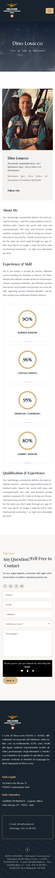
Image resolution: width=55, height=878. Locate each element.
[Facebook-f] (5, 586)
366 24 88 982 (28, 828)
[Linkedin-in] (10, 586)
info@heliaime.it (25, 824)
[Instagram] (16, 586)
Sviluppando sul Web (34, 868)
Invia (8, 680)
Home (13, 50)
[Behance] (22, 586)
